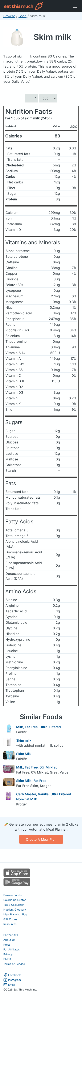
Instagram (14, 979)
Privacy (8, 954)
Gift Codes (10, 919)
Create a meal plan (41, 839)
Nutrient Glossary (14, 909)
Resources (10, 924)
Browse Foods (12, 895)
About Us (9, 939)
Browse (9, 16)
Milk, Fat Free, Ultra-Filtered (38, 727)
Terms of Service (14, 964)
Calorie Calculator (14, 900)
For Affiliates (11, 949)
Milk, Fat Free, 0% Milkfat (36, 767)
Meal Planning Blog (15, 914)
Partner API (10, 935)
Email (11, 984)
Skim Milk (24, 754)
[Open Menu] (75, 6)
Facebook (14, 975)
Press (7, 944)
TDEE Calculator (13, 904)
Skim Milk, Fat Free (31, 781)
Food (22, 16)
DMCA (7, 959)
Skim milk (52, 37)
